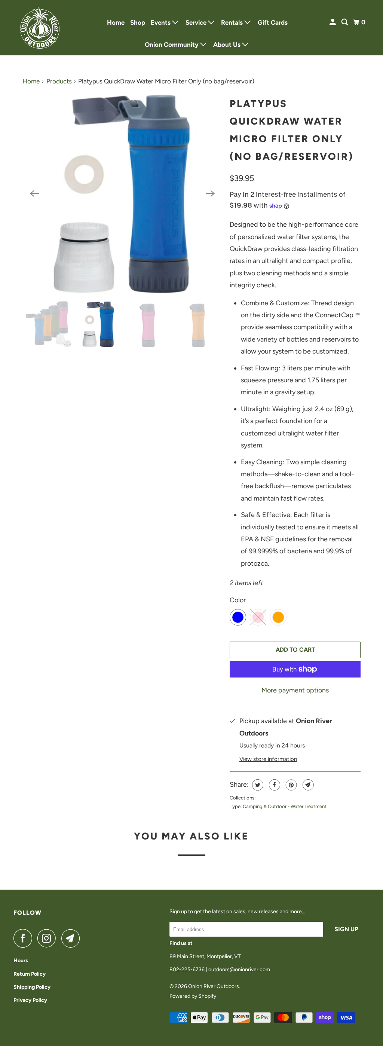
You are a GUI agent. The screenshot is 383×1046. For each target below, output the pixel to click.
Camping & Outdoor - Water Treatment (285, 806)
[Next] (210, 194)
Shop (137, 22)
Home (116, 22)
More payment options (295, 690)
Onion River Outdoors (213, 986)
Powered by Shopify (192, 996)
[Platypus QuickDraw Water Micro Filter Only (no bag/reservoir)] (122, 193)
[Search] (345, 22)
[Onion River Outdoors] (40, 27)
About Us (227, 44)
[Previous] (34, 194)
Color (238, 600)
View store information (268, 759)
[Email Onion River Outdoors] (72, 938)
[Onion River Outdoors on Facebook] (24, 938)
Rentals (232, 22)
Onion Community (172, 44)
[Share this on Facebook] (273, 784)
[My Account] (333, 22)
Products (59, 81)
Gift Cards (273, 22)
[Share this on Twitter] (256, 784)
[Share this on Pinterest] (290, 784)
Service (197, 22)
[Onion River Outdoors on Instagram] (48, 938)
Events (161, 22)
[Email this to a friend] (307, 784)
